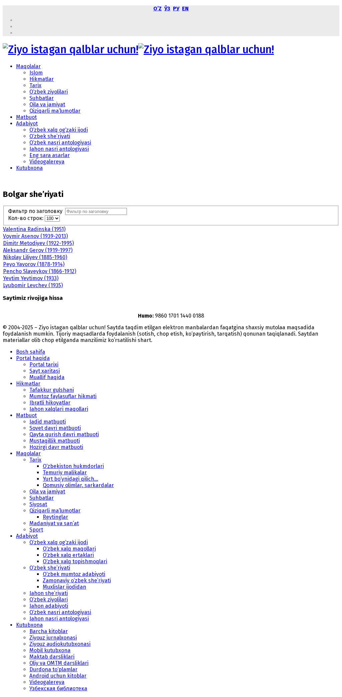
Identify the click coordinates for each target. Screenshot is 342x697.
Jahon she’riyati (48, 593)
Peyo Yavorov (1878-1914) (33, 264)
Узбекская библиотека (58, 688)
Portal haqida (33, 358)
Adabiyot (27, 123)
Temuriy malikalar (65, 472)
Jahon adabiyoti (48, 606)
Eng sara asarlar (49, 155)
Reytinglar (55, 517)
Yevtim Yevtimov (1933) (30, 278)
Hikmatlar (41, 79)
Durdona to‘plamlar (53, 669)
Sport (36, 530)
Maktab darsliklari (51, 657)
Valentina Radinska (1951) (34, 229)
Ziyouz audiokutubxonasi (60, 644)
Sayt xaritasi (44, 371)
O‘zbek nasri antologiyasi (60, 142)
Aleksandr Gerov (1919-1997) (37, 250)
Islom (36, 73)
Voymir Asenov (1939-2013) (35, 236)
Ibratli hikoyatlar (49, 402)
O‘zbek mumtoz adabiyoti (74, 574)
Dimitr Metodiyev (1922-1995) (38, 243)
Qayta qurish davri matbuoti (64, 434)
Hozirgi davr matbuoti (56, 447)
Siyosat (38, 504)
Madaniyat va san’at (54, 523)
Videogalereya (46, 161)
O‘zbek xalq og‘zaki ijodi (58, 130)
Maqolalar (28, 66)
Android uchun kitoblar (58, 676)
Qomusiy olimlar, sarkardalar (78, 485)
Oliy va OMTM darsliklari (59, 663)
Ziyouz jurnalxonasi (53, 637)
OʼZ (157, 8)
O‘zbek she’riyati (49, 136)
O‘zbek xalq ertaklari (68, 555)
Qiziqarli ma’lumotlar (54, 111)
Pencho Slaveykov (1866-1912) (39, 271)
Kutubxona (29, 168)
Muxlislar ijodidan (64, 587)
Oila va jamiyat (47, 104)
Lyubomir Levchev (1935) (33, 285)
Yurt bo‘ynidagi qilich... (70, 479)
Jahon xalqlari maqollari (58, 409)
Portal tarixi (43, 364)
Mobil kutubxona (49, 650)
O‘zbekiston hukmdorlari (73, 466)
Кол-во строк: (26, 218)
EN (185, 8)
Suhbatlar (41, 98)
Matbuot (26, 117)
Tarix (35, 85)
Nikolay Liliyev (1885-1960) (35, 257)
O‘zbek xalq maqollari (69, 549)
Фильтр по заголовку (36, 211)
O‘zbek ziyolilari (48, 92)
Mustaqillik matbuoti (54, 441)
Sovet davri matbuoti (55, 428)
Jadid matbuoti (47, 422)
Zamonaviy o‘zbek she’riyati (77, 580)
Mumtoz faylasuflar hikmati (63, 396)
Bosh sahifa (30, 352)
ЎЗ (167, 8)
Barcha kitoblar (48, 631)
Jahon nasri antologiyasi (59, 149)
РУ (176, 8)
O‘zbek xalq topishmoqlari (75, 561)
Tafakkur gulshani (51, 390)
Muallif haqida (46, 377)
